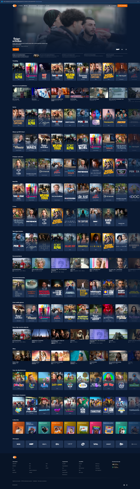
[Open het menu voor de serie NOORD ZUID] (126, 209)
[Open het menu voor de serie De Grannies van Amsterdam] (36, 64)
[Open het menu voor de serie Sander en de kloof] (101, 159)
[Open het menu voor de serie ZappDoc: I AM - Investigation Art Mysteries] (113, 280)
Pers (63, 468)
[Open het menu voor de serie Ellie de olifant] (88, 373)
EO (13, 468)
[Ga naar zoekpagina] (109, 5)
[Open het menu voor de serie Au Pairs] (62, 159)
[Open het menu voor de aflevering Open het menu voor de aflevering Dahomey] (87, 330)
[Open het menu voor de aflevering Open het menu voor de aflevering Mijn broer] (87, 259)
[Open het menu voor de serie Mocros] (126, 110)
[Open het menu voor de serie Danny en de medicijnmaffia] (126, 280)
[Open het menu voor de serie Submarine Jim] (126, 398)
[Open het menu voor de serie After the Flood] (24, 159)
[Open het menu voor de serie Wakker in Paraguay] (88, 305)
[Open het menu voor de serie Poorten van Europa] (36, 280)
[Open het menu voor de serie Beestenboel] (88, 135)
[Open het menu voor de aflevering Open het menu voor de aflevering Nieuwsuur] (49, 88)
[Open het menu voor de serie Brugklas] (49, 398)
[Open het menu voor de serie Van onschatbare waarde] (88, 64)
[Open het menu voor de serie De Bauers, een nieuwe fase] (24, 135)
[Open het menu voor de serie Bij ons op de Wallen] (113, 305)
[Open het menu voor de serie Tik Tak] (113, 373)
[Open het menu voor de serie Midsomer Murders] (126, 135)
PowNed (30, 472)
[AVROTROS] (121, 444)
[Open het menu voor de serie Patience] (88, 159)
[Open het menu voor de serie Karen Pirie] (113, 209)
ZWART (47, 468)
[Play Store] (115, 467)
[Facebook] (124, 485)
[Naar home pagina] (15, 5)
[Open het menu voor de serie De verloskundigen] (75, 184)
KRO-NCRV (14, 472)
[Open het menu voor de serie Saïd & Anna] (62, 373)
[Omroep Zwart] (109, 444)
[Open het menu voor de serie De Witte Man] (24, 280)
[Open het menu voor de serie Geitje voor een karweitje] (101, 373)
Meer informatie (39, 1)
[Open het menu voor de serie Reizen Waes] (36, 135)
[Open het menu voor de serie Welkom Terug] (75, 64)
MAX (30, 463)
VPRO (47, 463)
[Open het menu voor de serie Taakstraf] (101, 398)
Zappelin (80, 463)
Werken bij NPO (64, 472)
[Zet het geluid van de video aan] (122, 49)
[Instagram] (126, 485)
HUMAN (14, 470)
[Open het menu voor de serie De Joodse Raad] (49, 234)
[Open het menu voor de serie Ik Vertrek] (49, 159)
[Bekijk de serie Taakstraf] (96, 406)
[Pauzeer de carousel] (126, 49)
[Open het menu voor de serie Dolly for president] (49, 64)
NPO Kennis (97, 463)
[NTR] (44, 444)
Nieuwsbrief (64, 470)
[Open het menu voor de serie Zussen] (49, 110)
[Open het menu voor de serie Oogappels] (88, 234)
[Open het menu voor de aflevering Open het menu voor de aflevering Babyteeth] (87, 351)
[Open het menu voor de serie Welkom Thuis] (62, 398)
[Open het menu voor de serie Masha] (24, 373)
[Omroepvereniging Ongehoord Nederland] (57, 444)
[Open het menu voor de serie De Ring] (101, 234)
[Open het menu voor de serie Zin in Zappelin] (36, 373)
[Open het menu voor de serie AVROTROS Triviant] (126, 64)
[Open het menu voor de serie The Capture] (88, 209)
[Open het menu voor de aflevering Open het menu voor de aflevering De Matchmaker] (107, 351)
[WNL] (96, 444)
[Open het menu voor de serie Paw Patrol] (75, 373)
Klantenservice (64, 474)
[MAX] (83, 444)
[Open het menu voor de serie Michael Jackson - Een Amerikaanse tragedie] (49, 280)
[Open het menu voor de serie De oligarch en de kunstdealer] (75, 280)
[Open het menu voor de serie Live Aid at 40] (88, 280)
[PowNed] (31, 444)
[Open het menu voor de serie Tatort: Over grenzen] (101, 209)
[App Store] (115, 464)
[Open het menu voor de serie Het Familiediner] (62, 184)
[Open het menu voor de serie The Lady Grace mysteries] (75, 398)
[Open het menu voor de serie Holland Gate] (101, 280)
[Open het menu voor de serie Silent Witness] (75, 209)
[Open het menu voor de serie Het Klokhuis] (88, 398)
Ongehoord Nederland (33, 470)
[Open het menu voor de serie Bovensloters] (113, 64)
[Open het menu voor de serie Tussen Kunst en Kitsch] (113, 135)
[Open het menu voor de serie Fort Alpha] (24, 64)
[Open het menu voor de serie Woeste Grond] (101, 64)
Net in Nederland (98, 470)
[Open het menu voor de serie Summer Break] (24, 398)
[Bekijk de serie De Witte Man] (19, 288)
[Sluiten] (138, 1)
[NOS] (19, 444)
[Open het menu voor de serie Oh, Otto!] (101, 110)
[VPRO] (70, 444)
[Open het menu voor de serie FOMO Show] (62, 64)
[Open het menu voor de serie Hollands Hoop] (75, 234)
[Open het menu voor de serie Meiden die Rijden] (126, 159)
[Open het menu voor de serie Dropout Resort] (75, 305)
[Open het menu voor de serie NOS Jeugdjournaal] (36, 398)
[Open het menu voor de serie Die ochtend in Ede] (62, 280)
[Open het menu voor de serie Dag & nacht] (126, 234)
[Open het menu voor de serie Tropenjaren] (113, 110)
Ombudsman (98, 468)
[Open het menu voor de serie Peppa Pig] (49, 373)
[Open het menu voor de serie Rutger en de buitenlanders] (49, 135)
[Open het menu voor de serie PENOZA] (88, 110)
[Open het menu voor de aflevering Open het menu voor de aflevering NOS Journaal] (30, 88)
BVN (79, 470)
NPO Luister (81, 472)
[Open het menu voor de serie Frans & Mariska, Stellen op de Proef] (126, 305)
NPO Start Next (81, 468)
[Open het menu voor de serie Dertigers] (75, 110)
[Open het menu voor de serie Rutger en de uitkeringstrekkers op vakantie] (101, 305)
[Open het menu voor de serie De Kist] (88, 184)
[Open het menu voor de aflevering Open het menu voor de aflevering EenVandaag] (87, 88)
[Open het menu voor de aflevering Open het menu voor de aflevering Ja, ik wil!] (126, 330)
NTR (30, 468)
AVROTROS (14, 463)
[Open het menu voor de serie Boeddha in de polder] (36, 159)
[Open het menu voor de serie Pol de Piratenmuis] (126, 373)
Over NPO (64, 463)
